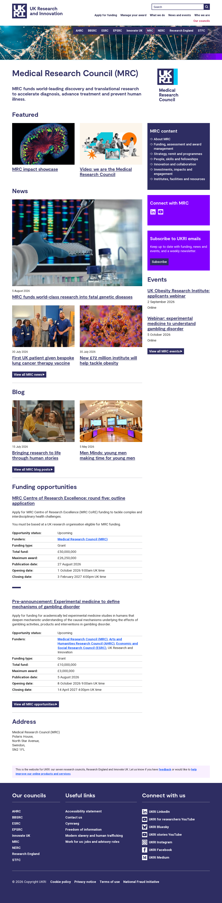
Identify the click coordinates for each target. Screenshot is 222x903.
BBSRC (92, 30)
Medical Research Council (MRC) (83, 539)
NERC (161, 30)
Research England (181, 30)
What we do (157, 15)
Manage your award (133, 15)
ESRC (104, 30)
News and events (179, 15)
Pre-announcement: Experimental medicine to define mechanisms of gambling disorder (66, 604)
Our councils (201, 21)
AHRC (79, 30)
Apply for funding (106, 15)
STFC (201, 30)
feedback (165, 769)
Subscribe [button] (159, 262)
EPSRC (117, 30)
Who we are (202, 15)
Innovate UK (134, 30)
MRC (150, 30)
